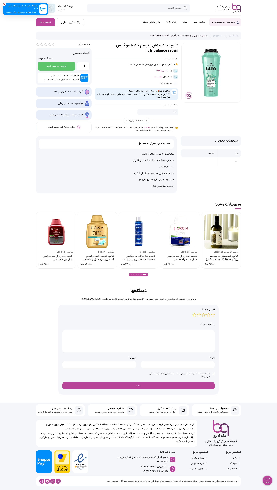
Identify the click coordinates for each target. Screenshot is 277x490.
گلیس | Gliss (161, 70)
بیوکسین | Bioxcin (189, 252)
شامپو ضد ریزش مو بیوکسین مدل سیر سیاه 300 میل (182, 257)
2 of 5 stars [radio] (208, 315)
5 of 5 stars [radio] (194, 315)
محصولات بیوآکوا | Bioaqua (226, 252)
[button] (144, 274)
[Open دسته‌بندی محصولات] (212, 22)
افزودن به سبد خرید (57, 66)
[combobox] (138, 8)
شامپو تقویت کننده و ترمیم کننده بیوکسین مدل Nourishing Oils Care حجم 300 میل (98, 259)
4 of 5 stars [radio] (199, 315)
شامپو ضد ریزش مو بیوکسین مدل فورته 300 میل (58, 257)
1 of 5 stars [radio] (213, 315)
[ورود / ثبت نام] (50, 8)
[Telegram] (47, 481)
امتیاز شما (208, 309)
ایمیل (132, 358)
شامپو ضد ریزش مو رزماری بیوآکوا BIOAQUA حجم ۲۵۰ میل (221, 257)
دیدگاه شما (208, 325)
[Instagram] (58, 481)
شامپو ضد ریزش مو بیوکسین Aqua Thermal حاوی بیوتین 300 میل (138, 259)
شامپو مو (217, 35)
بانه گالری (233, 35)
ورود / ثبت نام (65, 7)
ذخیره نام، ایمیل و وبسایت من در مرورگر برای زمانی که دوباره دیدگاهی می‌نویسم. (179, 375)
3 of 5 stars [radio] (204, 315)
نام (212, 358)
